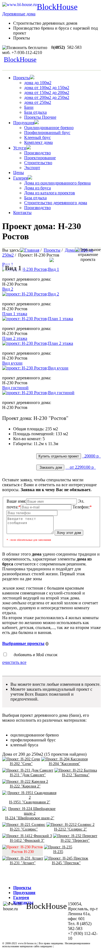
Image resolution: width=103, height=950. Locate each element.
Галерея (20, 178)
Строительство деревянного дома (55, 202)
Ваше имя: (16, 501)
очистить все (14, 662)
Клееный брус (37, 137)
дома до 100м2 (37, 82)
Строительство (38, 162)
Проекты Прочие (40, 117)
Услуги (19, 148)
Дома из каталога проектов (49, 192)
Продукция (23, 122)
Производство (37, 152)
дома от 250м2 (37, 102)
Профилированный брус (47, 132)
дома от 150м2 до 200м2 (46, 92)
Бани (29, 107)
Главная (31, 250)
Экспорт (32, 167)
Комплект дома (38, 142)
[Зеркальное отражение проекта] (88, 254)
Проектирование (40, 157)
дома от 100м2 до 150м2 (46, 87)
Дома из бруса (37, 188)
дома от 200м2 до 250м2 (46, 97)
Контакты (22, 212)
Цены (18, 172)
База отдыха (35, 112)
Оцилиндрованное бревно (49, 127)
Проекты (21, 77)
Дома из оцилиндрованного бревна (57, 183)
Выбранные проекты (23, 643)
